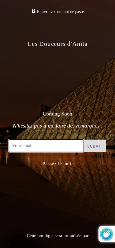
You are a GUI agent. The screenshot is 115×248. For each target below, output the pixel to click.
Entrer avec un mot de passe (60, 11)
